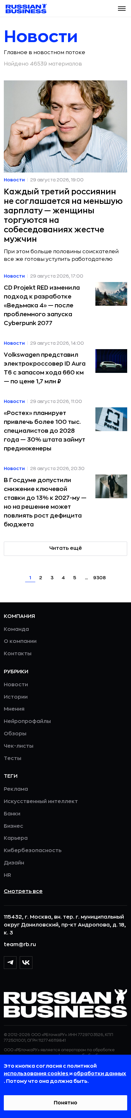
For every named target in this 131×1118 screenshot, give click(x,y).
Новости (16, 684)
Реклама (16, 789)
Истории (16, 697)
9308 (99, 577)
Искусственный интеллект (41, 801)
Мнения (14, 709)
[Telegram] (10, 962)
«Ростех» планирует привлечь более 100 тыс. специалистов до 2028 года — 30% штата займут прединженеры (44, 430)
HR (7, 875)
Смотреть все (23, 891)
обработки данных (99, 1073)
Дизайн (14, 862)
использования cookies (36, 1073)
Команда (16, 629)
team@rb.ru (20, 944)
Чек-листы (18, 746)
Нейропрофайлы (27, 721)
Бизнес (13, 826)
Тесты (12, 758)
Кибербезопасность (32, 850)
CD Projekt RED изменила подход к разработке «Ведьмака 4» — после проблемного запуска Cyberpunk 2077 (42, 305)
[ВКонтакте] (26, 962)
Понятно (65, 1102)
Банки (12, 813)
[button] (121, 8)
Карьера (16, 838)
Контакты (17, 653)
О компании (20, 641)
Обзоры (15, 733)
